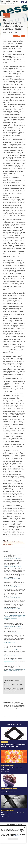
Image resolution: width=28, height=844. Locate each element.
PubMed (11, 558)
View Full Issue (14, 820)
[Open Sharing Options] (27, 843)
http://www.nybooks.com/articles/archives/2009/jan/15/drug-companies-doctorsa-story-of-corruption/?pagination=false (14, 617)
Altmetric (23, 35)
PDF (19, 35)
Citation (15, 35)
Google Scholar (17, 558)
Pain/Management (9, 544)
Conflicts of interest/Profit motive (9, 541)
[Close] (24, 827)
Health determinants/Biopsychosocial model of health (14, 543)
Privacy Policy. (16, 835)
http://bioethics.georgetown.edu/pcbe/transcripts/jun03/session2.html (14, 670)
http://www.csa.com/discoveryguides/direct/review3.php (14, 660)
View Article (6, 558)
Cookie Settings (13, 838)
